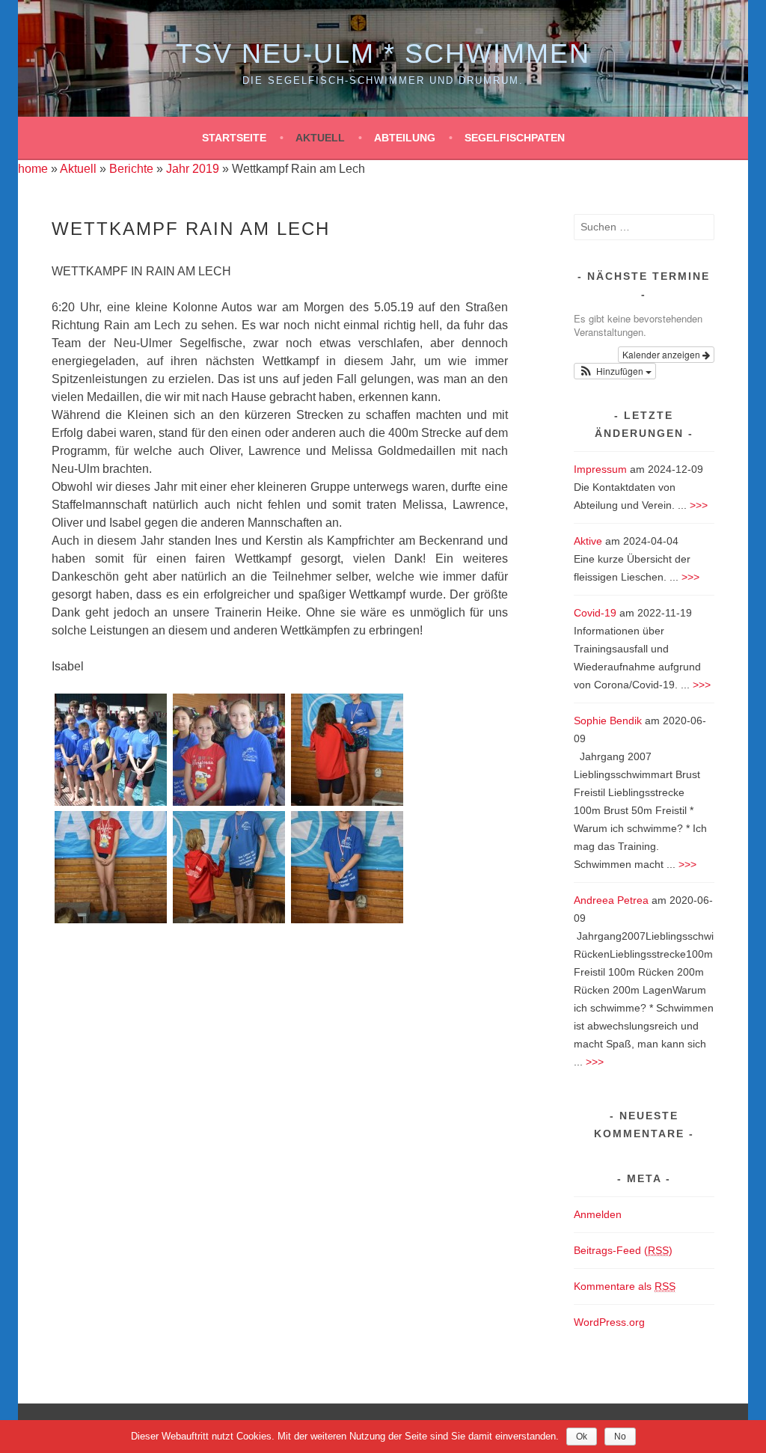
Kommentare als (624, 1286)
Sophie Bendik (608, 720)
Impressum (600, 469)
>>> (699, 505)
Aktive (588, 541)
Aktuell (320, 138)
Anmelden (598, 1214)
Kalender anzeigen (662, 354)
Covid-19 (595, 613)
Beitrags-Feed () (623, 1250)
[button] (614, 371)
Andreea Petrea (611, 900)
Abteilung (404, 138)
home (33, 168)
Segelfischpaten (515, 138)
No (620, 1436)
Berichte (131, 168)
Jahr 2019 (192, 168)
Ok (581, 1436)
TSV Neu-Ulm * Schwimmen (383, 53)
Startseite (234, 138)
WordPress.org (609, 1322)
